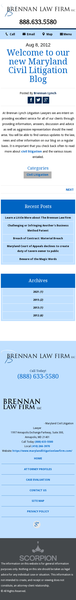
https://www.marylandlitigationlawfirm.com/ (42, 450)
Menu (68, 34)
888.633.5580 (38, 22)
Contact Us (38, 490)
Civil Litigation (37, 174)
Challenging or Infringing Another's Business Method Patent (38, 228)
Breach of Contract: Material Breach (38, 238)
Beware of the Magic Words (38, 259)
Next (70, 189)
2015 (38, 299)
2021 (38, 291)
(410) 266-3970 (40, 446)
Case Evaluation (38, 479)
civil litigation (31, 151)
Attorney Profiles (38, 469)
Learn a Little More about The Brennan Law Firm (38, 217)
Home (38, 458)
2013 (38, 307)
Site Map (38, 500)
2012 (38, 315)
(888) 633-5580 (38, 376)
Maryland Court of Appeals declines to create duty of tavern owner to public (38, 249)
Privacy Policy (38, 511)
